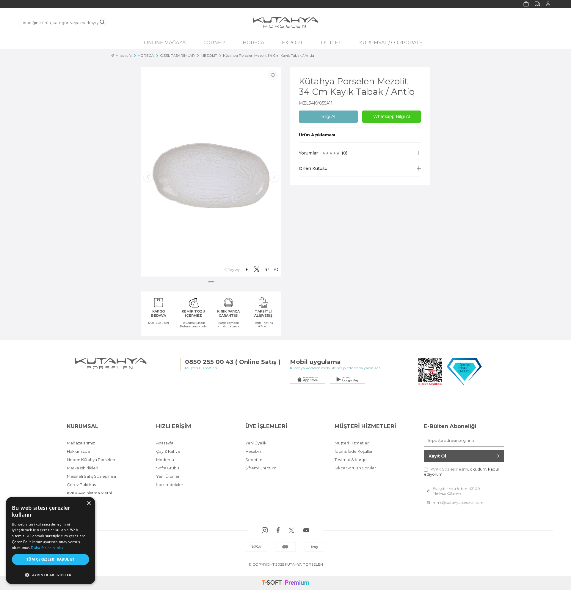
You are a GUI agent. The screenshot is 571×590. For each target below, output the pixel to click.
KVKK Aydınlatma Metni (89, 492)
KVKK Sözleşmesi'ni (449, 469)
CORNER (214, 42)
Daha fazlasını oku (47, 547)
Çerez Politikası (82, 484)
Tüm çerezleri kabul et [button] (50, 559)
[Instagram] (264, 530)
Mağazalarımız (81, 443)
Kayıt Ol (437, 456)
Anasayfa (123, 55)
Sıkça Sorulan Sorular (355, 468)
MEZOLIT (209, 55)
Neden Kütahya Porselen (91, 459)
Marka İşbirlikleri (82, 468)
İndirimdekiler (169, 484)
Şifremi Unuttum (261, 468)
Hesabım (254, 451)
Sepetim (253, 459)
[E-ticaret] (285, 583)
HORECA (253, 42)
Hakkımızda (78, 451)
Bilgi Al (328, 116)
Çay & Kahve (168, 451)
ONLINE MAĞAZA (165, 42)
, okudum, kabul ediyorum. (461, 472)
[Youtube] (306, 530)
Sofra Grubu (167, 468)
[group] (211, 172)
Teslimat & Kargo (351, 459)
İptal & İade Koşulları (354, 451)
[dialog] (50, 540)
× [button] (88, 503)
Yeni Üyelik (255, 443)
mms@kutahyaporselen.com (458, 502)
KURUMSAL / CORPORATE (391, 42)
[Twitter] (291, 530)
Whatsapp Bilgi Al (391, 116)
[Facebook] (278, 530)
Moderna (165, 459)
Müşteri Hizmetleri (352, 443)
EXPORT (292, 42)
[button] (211, 282)
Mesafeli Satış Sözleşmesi (91, 476)
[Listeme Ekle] (273, 75)
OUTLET (331, 42)
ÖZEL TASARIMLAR (177, 55)
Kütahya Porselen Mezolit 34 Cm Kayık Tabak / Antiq (268, 55)
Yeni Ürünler (168, 476)
